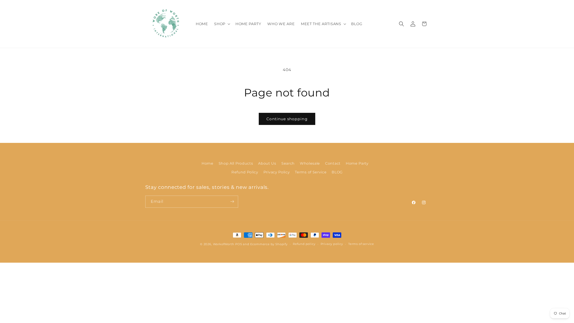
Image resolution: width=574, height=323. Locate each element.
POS (238, 244)
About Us (267, 163)
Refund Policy (244, 172)
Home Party (357, 163)
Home (207, 163)
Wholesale (310, 163)
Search (288, 163)
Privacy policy (332, 244)
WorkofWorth (223, 244)
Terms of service (361, 244)
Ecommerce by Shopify (269, 244)
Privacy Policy (276, 172)
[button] (221, 24)
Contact (333, 163)
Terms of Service (310, 172)
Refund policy (304, 244)
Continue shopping (287, 118)
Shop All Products (236, 163)
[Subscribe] (232, 202)
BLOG (337, 172)
